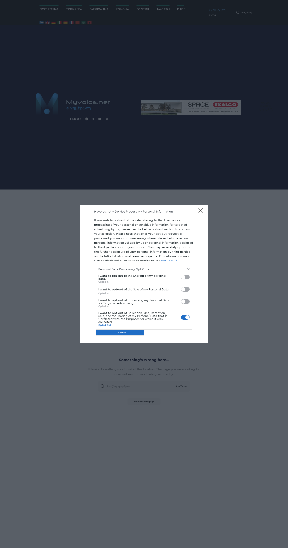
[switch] (185, 277)
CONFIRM (120, 332)
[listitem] (144, 269)
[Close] (201, 211)
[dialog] (144, 274)
